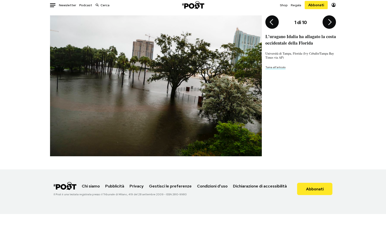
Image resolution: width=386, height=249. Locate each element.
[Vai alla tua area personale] (333, 5)
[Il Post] (193, 5)
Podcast (85, 5)
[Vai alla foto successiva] (329, 22)
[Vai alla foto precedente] (272, 22)
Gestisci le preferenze (170, 186)
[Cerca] (97, 5)
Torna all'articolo (275, 67)
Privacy (137, 186)
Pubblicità (114, 186)
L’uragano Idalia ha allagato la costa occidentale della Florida (300, 39)
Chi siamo (91, 186)
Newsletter (67, 5)
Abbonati (316, 5)
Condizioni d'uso (212, 186)
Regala (296, 5)
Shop (284, 5)
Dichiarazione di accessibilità (260, 186)
